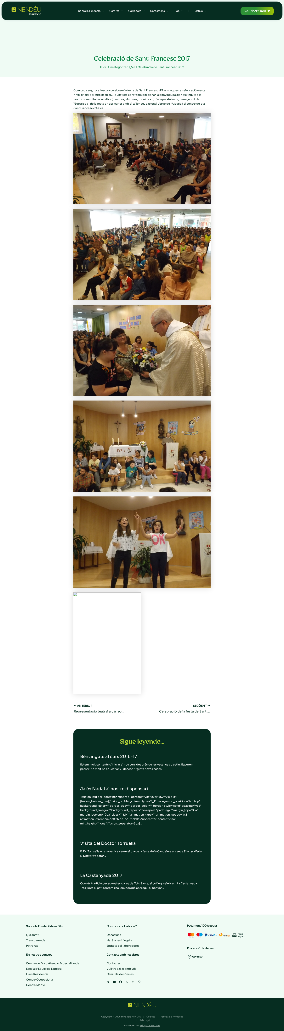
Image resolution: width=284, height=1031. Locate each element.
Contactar (113, 963)
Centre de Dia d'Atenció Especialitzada (52, 963)
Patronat (32, 945)
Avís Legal (144, 1020)
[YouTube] (114, 981)
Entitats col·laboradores (123, 945)
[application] (102, 11)
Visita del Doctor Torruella (108, 843)
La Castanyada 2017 (101, 875)
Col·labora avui (255, 11)
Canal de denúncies (120, 974)
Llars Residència (37, 974)
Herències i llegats (119, 940)
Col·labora (134, 11)
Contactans (157, 11)
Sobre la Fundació (89, 11)
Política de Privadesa (172, 1016)
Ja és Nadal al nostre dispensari (114, 788)
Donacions (114, 935)
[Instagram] (132, 981)
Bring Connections (150, 1025)
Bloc (176, 11)
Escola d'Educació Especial (44, 968)
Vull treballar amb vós (121, 968)
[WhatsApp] (139, 981)
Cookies (150, 1016)
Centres (114, 11)
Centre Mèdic (35, 985)
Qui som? (32, 935)
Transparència (36, 940)
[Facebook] (120, 981)
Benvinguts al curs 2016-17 (108, 756)
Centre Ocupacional (40, 979)
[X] (126, 981)
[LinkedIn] (108, 981)
